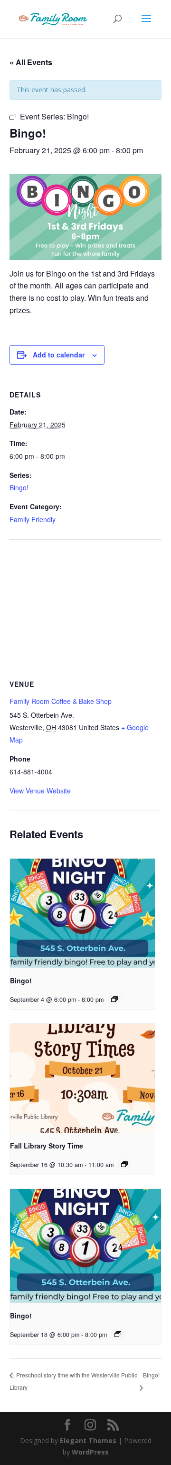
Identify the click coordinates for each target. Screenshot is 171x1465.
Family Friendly (33, 519)
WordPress (90, 1451)
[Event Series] (114, 999)
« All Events (31, 62)
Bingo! (19, 487)
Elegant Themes (88, 1440)
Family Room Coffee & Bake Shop (61, 701)
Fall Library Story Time (46, 1145)
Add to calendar (59, 354)
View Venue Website (40, 790)
